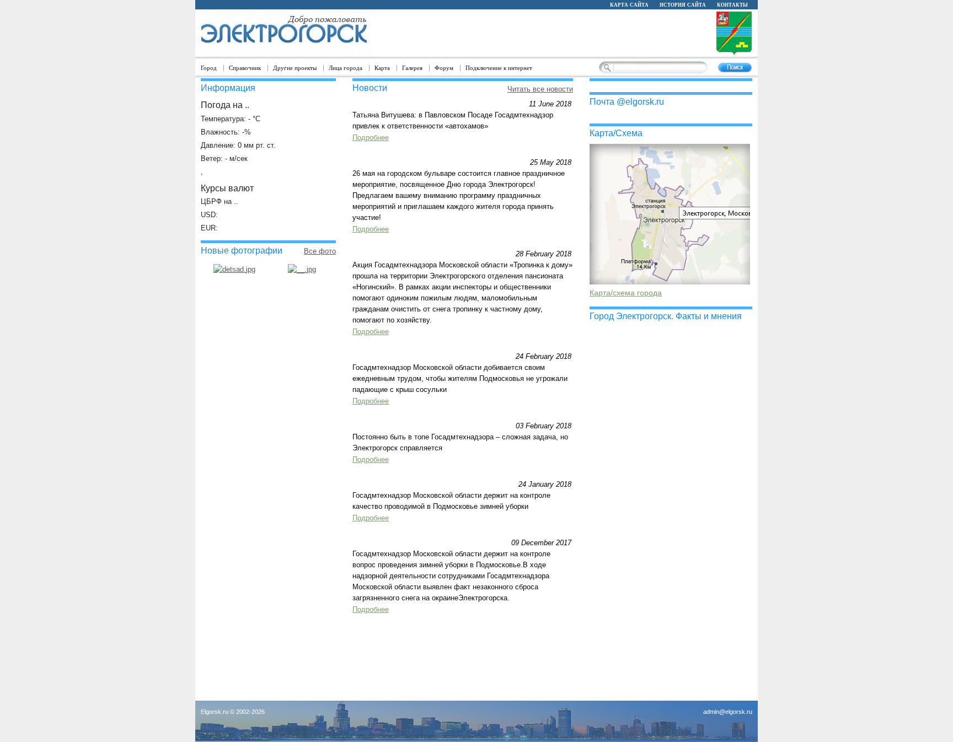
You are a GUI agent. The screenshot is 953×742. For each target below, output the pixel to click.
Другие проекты (295, 67)
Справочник (245, 67)
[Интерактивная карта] (670, 281)
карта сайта (629, 4)
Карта (382, 67)
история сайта (683, 4)
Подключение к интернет (498, 67)
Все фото (320, 251)
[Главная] (283, 33)
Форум (444, 67)
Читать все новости (540, 89)
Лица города (345, 67)
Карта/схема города (626, 292)
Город (209, 67)
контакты (732, 4)
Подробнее (370, 137)
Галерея (412, 67)
